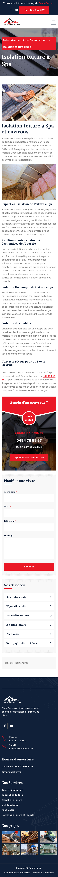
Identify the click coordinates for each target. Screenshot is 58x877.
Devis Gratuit (46, 3)
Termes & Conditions (43, 872)
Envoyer (29, 566)
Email (7, 506)
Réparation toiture (12, 795)
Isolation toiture (11, 805)
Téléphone (10, 521)
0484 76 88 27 (29, 440)
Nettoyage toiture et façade (18, 815)
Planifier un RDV (34, 10)
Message (8, 535)
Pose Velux (8, 810)
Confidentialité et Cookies (17, 872)
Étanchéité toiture (12, 800)
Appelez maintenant (27, 457)
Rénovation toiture (12, 790)
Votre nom (10, 492)
